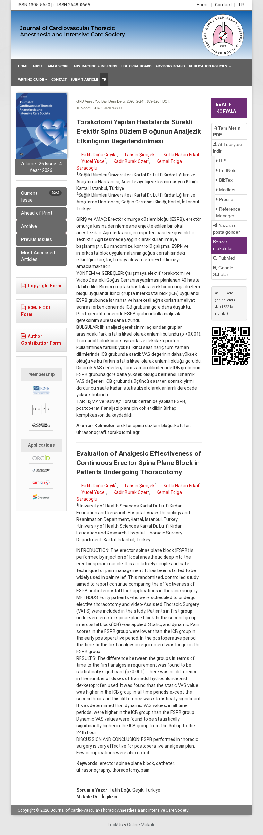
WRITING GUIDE (31, 80)
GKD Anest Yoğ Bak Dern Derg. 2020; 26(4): (111, 101)
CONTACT (59, 80)
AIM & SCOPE (59, 66)
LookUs (115, 824)
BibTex (225, 180)
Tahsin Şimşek (139, 154)
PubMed (226, 258)
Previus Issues (36, 239)
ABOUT (38, 66)
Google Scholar (223, 271)
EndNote (227, 170)
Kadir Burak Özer (131, 161)
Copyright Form (44, 285)
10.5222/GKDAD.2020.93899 (99, 108)
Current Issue (40, 196)
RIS (222, 160)
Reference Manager (228, 212)
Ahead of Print (36, 213)
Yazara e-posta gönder (226, 229)
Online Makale (141, 824)
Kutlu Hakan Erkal (181, 154)
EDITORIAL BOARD (136, 66)
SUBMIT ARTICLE (84, 80)
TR (241, 4)
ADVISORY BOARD (170, 66)
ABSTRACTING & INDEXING (95, 66)
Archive (29, 226)
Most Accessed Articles (38, 256)
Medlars (226, 189)
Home (204, 4)
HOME (23, 66)
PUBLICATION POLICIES (208, 66)
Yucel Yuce (93, 161)
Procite (225, 199)
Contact (225, 4)
